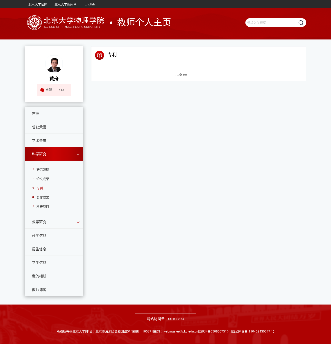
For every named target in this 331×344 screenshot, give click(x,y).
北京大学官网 (37, 4)
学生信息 (39, 262)
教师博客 (39, 289)
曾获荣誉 (39, 126)
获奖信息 (39, 235)
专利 (39, 188)
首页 (35, 113)
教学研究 (39, 221)
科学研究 (39, 154)
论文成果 (42, 178)
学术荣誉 (39, 140)
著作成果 (42, 197)
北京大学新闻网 (65, 4)
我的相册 (39, 276)
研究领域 (42, 169)
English (90, 4)
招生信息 (39, 249)
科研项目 (42, 206)
